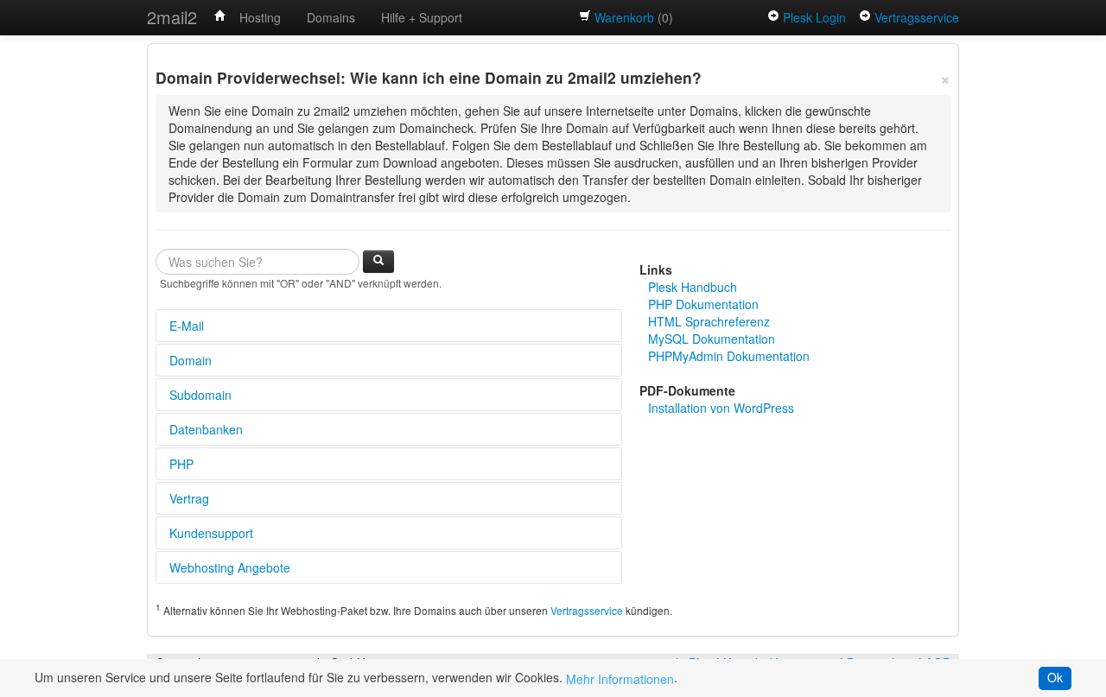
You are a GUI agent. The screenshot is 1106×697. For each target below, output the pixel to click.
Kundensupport (211, 533)
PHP (181, 463)
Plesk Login (814, 17)
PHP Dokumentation (703, 304)
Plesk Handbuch (692, 286)
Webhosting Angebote (229, 567)
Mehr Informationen (620, 678)
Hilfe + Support (421, 17)
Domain (190, 360)
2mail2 (172, 16)
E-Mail (186, 325)
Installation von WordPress (721, 407)
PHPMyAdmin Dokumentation (729, 355)
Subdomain (200, 394)
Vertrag (189, 498)
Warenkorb (624, 17)
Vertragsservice (916, 17)
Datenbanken (206, 429)
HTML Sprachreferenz (709, 321)
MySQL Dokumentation (711, 338)
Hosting (260, 17)
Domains (331, 17)
